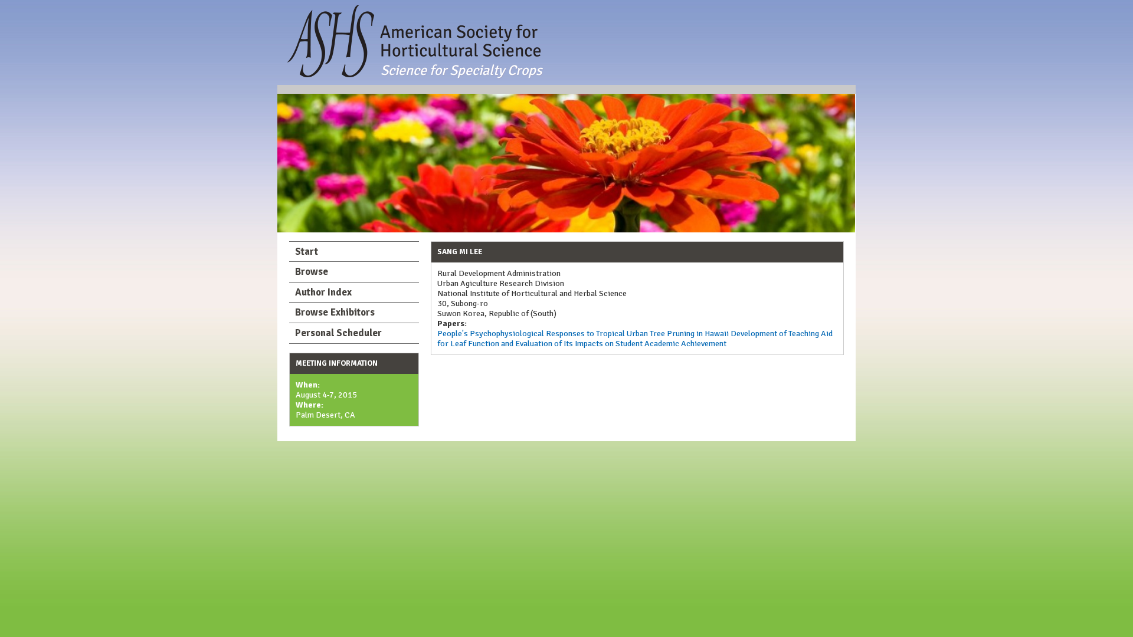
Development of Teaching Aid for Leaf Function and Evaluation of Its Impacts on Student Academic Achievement (635, 339)
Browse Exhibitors (335, 312)
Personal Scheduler (338, 333)
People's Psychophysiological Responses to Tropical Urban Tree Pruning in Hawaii (583, 334)
